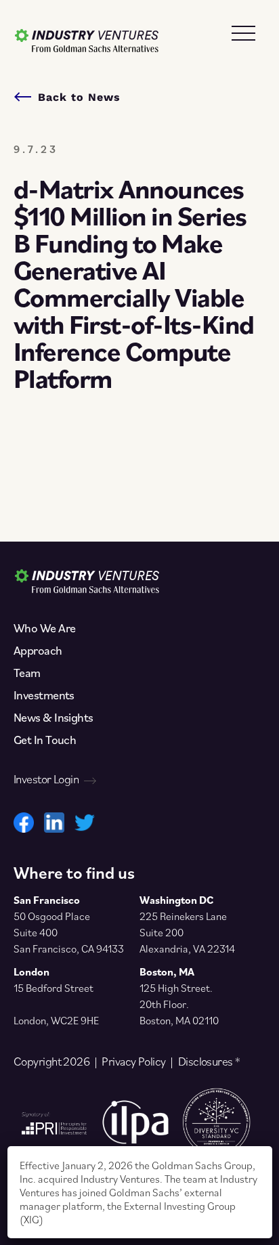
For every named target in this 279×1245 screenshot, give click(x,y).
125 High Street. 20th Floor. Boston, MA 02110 (179, 1004)
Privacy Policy (133, 1061)
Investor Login (46, 779)
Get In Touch (45, 740)
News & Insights (53, 718)
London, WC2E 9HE (56, 1020)
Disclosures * (209, 1061)
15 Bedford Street (53, 988)
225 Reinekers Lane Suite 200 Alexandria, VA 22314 (187, 932)
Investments (44, 695)
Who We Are (44, 628)
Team (27, 673)
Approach (38, 651)
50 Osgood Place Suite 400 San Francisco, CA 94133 (69, 932)
